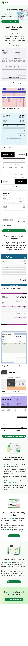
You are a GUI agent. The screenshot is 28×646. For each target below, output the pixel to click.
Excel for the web (8, 465)
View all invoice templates (10, 22)
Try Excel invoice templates (14, 599)
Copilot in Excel (7, 562)
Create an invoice (14, 536)
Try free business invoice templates (14, 231)
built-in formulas (12, 482)
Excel (6, 2)
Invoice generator (11, 7)
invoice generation (11, 518)
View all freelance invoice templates (14, 436)
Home (2, 7)
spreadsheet (8, 529)
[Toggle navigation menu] (25, 2)
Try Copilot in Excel (14, 582)
